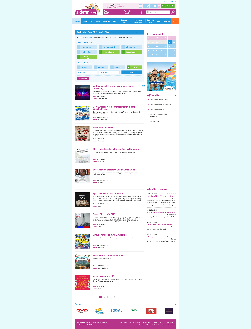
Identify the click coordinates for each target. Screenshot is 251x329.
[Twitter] (147, 6)
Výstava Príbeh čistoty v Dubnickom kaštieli (114, 170)
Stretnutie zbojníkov (103, 127)
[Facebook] (144, 6)
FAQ (131, 323)
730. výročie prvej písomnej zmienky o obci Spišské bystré (114, 108)
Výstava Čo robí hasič (103, 276)
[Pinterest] (151, 6)
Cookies (155, 323)
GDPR (162, 323)
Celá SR (84, 37)
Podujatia (91, 37)
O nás (141, 325)
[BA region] (161, 76)
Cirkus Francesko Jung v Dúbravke (110, 235)
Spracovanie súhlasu (168, 325)
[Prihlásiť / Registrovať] (158, 6)
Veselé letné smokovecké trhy (108, 255)
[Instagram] (140, 6)
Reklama (148, 325)
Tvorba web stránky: (85, 325)
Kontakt (156, 325)
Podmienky (146, 323)
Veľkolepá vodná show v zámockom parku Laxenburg (113, 87)
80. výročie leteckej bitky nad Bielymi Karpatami (116, 149)
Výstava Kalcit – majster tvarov (108, 193)
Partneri (137, 323)
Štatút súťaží (171, 323)
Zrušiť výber (82, 79)
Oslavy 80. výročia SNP (104, 214)
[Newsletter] (155, 6)
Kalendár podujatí (155, 34)
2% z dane (123, 323)
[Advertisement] (161, 155)
